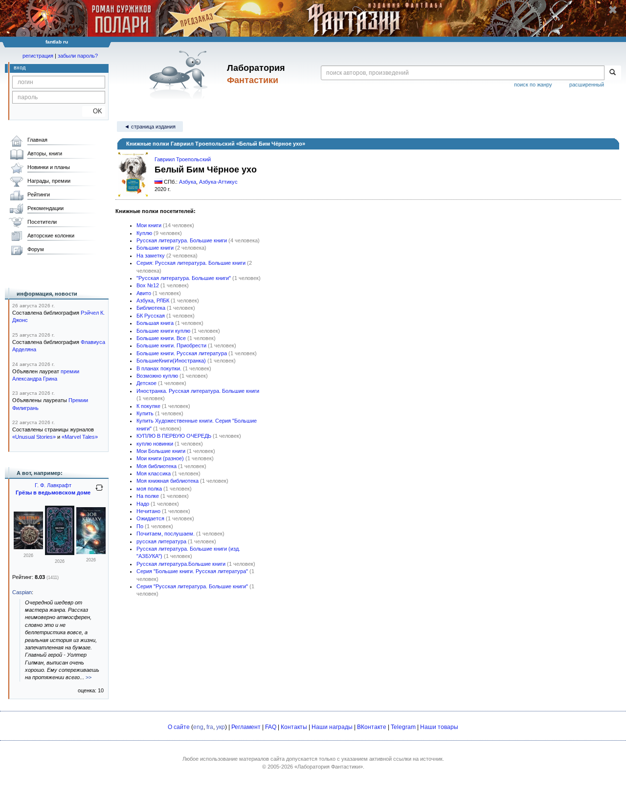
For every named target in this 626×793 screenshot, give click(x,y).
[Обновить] (99, 491)
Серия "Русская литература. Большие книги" (192, 586)
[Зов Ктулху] (28, 547)
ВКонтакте (371, 727)
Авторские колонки (50, 235)
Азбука (187, 182)
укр (220, 727)
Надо (142, 504)
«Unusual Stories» (34, 437)
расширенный (586, 84)
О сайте (179, 727)
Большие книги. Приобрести (171, 345)
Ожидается (150, 518)
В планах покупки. (158, 368)
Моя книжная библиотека (167, 481)
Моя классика (153, 473)
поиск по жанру (533, 84)
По (139, 526)
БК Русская (150, 316)
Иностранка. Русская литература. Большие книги (197, 391)
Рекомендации (45, 208)
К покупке (148, 406)
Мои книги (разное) (160, 458)
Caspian (22, 592)
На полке (147, 496)
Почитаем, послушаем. (165, 533)
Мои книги (148, 225)
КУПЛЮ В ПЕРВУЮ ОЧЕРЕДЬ (173, 436)
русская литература (161, 541)
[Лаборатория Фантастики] (180, 74)
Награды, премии (48, 181)
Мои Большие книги (160, 451)
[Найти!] (612, 72)
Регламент (246, 727)
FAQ (270, 727)
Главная (37, 140)
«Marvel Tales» (80, 437)
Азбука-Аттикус (218, 182)
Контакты (294, 727)
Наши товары (439, 727)
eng (198, 727)
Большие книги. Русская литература (181, 353)
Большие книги (155, 248)
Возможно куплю (157, 376)
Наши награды (332, 727)
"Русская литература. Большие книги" (183, 278)
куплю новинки (154, 444)
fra (209, 727)
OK (93, 111)
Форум (35, 249)
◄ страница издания (150, 126)
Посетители (42, 222)
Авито (143, 293)
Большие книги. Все (161, 338)
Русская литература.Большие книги (180, 564)
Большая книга (155, 323)
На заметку (150, 255)
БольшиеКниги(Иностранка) (171, 361)
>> (88, 677)
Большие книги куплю (163, 331)
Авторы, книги (44, 153)
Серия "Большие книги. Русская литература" (192, 571)
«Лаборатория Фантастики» (328, 767)
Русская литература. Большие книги (181, 240)
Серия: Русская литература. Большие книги (191, 263)
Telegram (403, 727)
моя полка (149, 489)
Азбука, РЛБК (152, 300)
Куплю (144, 233)
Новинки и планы (48, 167)
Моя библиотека (156, 466)
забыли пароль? (78, 56)
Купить (145, 413)
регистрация (37, 56)
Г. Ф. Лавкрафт (53, 485)
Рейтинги (38, 194)
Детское (146, 383)
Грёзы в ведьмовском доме (53, 492)
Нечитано (148, 511)
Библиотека (150, 308)
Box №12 (147, 285)
